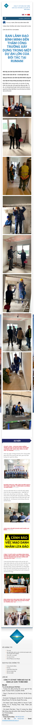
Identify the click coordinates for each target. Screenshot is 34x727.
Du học (8, 667)
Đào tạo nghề (10, 673)
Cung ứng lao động (11, 666)
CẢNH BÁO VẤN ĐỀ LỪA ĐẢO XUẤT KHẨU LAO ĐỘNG (16, 529)
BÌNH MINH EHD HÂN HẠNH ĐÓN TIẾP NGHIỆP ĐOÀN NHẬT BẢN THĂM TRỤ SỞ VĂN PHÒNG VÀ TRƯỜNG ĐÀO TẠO (17, 601)
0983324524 (27, 18)
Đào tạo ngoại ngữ (11, 671)
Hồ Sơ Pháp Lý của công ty (13, 658)
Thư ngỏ (9, 650)
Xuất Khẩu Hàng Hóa (12, 669)
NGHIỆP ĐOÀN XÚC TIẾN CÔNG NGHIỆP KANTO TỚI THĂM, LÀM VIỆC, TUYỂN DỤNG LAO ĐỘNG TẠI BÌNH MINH (17, 486)
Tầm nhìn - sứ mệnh (12, 655)
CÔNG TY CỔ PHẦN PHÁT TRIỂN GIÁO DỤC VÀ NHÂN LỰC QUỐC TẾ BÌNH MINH (21, 7)
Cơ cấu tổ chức (10, 657)
